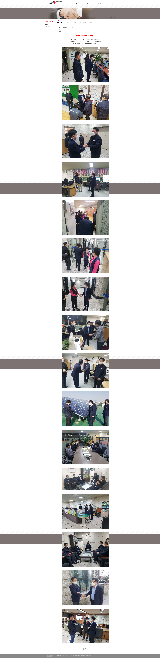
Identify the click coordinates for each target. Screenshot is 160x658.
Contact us (113, 0)
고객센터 (108, 0)
